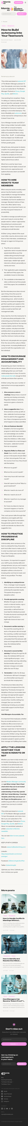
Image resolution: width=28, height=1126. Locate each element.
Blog (2, 1077)
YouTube (6, 1099)
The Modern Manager (7, 1082)
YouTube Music (7, 1096)
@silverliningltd (11, 865)
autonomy (18, 113)
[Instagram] (4, 1108)
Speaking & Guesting (6, 1079)
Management (11, 25)
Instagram (6, 1101)
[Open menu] (25, 2)
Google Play (5, 824)
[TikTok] (9, 1108)
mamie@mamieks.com (7, 1114)
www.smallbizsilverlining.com (16, 847)
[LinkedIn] (2, 1108)
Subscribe (21, 14)
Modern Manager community (16, 782)
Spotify (7, 94)
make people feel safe (8, 376)
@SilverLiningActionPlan (16, 861)
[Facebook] (12, 1108)
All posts (5, 21)
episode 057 (22, 81)
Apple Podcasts (8, 1094)
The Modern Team (6, 1084)
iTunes (17, 91)
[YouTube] (7, 1108)
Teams (3, 25)
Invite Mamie (18, 2)
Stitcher (15, 94)
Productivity (12, 996)
